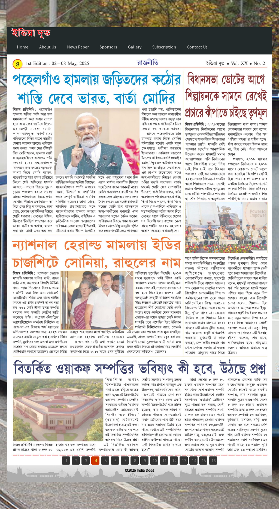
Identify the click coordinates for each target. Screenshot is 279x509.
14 (194, 460)
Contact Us (197, 47)
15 (204, 460)
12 (174, 460)
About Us (47, 47)
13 (184, 460)
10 (155, 460)
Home (22, 47)
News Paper (78, 47)
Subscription (164, 47)
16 (213, 460)
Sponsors (108, 47)
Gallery (134, 47)
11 (164, 460)
